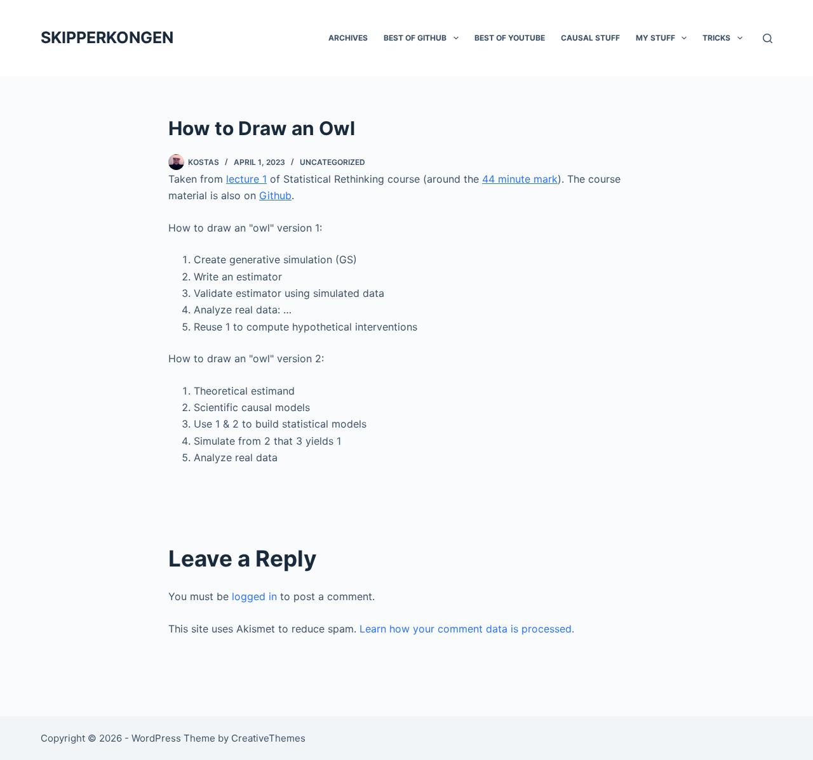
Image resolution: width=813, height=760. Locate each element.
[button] (456, 38)
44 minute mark (520, 179)
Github (275, 195)
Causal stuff (590, 38)
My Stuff (655, 38)
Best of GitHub (415, 38)
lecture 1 (246, 179)
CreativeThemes (268, 738)
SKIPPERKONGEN (107, 37)
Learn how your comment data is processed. (466, 628)
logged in (254, 596)
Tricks (716, 38)
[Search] (767, 38)
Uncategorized (332, 162)
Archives (348, 38)
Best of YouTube (509, 38)
